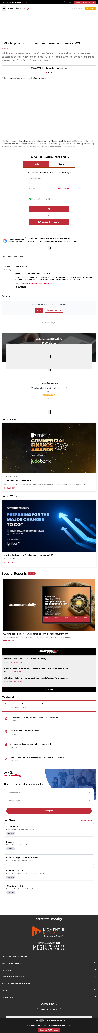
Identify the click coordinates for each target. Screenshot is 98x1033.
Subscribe (91, 8)
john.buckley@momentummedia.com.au (39, 283)
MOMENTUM (19, 2)
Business (5, 48)
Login (69, 2)
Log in (36, 164)
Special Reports (18, 573)
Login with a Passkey (51, 222)
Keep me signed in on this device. (43, 199)
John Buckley (49, 68)
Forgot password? (63, 188)
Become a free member (85, 2)
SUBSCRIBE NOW (49, 1009)
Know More (20, 287)
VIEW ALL (49, 689)
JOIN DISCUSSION (49, 395)
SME (9, 256)
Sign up (62, 164)
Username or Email (35, 178)
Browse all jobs (87, 820)
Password (32, 188)
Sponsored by (19, 256)
